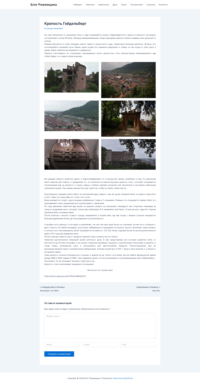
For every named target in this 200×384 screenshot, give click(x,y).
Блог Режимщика (44, 4)
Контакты (163, 4)
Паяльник (90, 4)
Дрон (115, 4)
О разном (151, 4)
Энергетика (103, 4)
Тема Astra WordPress (123, 378)
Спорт (124, 4)
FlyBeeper (77, 4)
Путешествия (136, 4)
